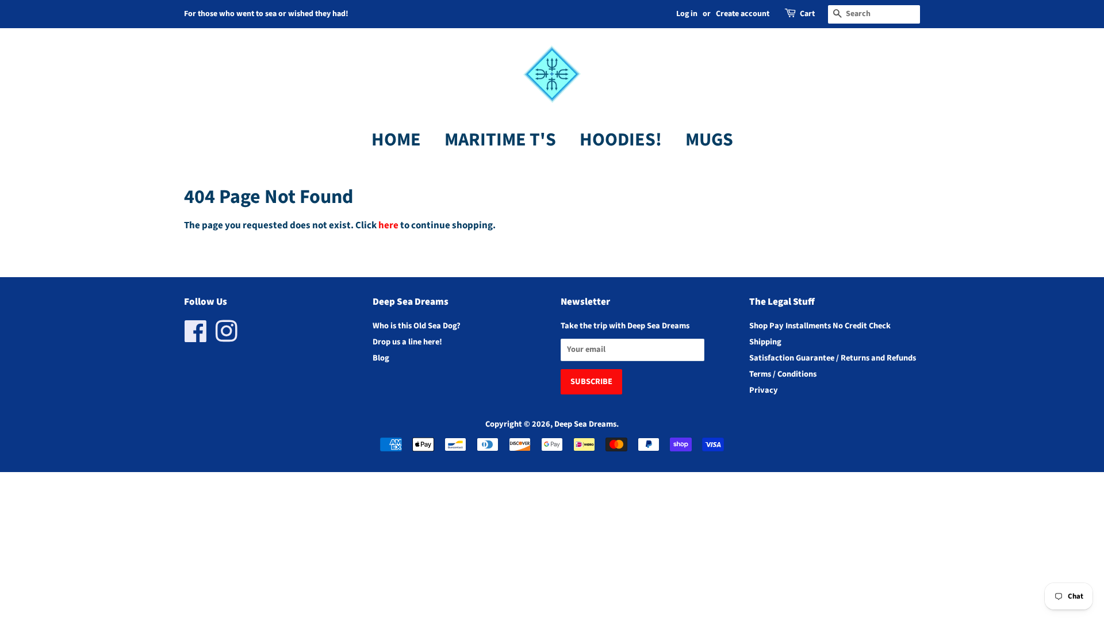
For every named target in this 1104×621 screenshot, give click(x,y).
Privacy (763, 390)
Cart (807, 14)
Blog (381, 358)
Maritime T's (500, 139)
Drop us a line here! (407, 342)
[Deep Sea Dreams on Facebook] (196, 338)
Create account (742, 14)
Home (396, 139)
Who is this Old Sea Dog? (417, 326)
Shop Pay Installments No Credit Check (820, 326)
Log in (686, 14)
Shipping (765, 342)
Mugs (709, 139)
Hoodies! (621, 139)
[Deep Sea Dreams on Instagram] (226, 338)
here (388, 225)
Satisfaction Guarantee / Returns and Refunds (832, 358)
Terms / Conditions (782, 374)
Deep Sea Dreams (585, 424)
